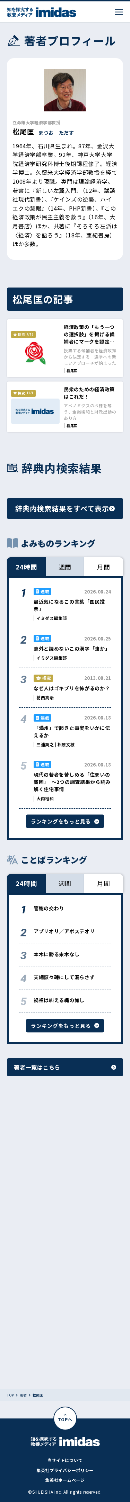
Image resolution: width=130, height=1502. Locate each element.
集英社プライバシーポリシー (65, 1470)
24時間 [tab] (26, 566)
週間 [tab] (65, 566)
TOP (10, 1395)
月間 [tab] (103, 566)
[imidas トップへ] (41, 12)
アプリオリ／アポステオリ (64, 931)
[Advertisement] (65, 1169)
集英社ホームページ (65, 1480)
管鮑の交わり (49, 908)
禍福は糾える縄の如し (59, 1000)
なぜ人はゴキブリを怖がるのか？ (72, 688)
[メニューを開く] (119, 12)
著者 (23, 1395)
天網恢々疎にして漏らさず (64, 977)
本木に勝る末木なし (56, 954)
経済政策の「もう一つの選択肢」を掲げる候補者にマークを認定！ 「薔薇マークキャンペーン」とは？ (89, 341)
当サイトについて (65, 1460)
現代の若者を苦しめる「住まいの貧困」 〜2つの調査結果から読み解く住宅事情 (72, 782)
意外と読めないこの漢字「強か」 (72, 648)
